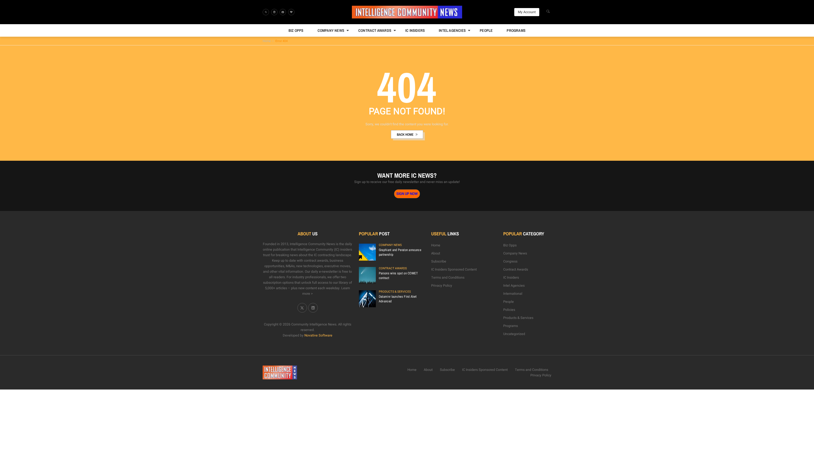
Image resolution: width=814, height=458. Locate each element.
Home (266, 41)
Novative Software (318, 335)
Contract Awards (374, 30)
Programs (516, 30)
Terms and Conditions (447, 277)
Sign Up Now (407, 193)
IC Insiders (415, 30)
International (512, 293)
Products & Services (395, 291)
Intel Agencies (452, 30)
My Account (527, 12)
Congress (510, 261)
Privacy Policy (441, 285)
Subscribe (438, 261)
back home (405, 134)
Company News (331, 30)
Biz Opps (296, 30)
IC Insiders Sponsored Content (454, 269)
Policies (509, 309)
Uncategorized (514, 334)
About (435, 253)
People (486, 30)
